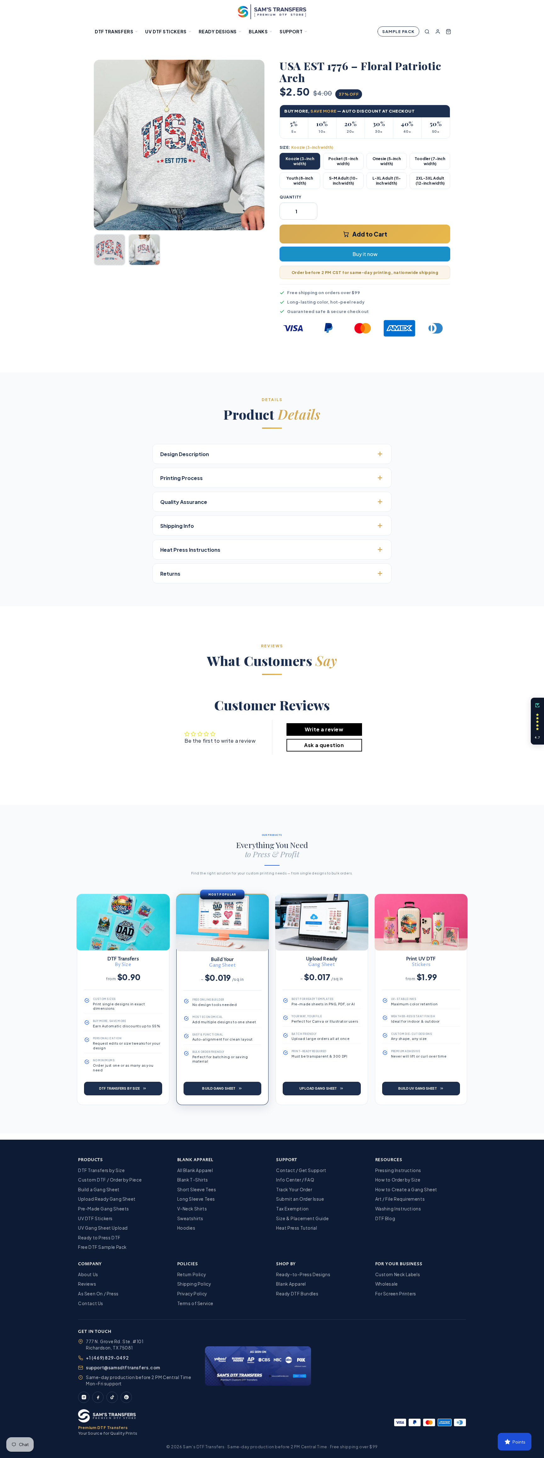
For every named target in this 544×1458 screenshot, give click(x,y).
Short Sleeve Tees (196, 1189)
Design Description (184, 454)
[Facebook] (98, 1397)
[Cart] (448, 31)
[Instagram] (83, 1397)
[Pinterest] (126, 1397)
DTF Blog (385, 1218)
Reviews (87, 1284)
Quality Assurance (183, 502)
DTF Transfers (114, 31)
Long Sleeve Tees (196, 1199)
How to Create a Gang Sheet (406, 1189)
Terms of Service (195, 1303)
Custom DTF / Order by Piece (110, 1179)
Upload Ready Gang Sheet (107, 1199)
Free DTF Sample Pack (102, 1247)
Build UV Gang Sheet (417, 1088)
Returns (170, 573)
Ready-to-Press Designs (303, 1274)
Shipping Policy (194, 1284)
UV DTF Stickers (165, 31)
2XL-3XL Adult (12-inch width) (430, 181)
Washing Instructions (398, 1208)
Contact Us (90, 1303)
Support (291, 31)
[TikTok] (112, 1397)
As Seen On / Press (98, 1293)
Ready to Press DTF (99, 1237)
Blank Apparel (291, 1284)
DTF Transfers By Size (119, 1088)
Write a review (324, 729)
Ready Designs (218, 31)
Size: (306, 147)
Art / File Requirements (400, 1199)
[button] (537, 721)
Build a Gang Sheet (99, 1189)
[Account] (437, 31)
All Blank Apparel (195, 1170)
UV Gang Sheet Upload (103, 1228)
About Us (88, 1274)
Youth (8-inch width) (299, 181)
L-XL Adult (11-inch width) (386, 181)
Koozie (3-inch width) (300, 161)
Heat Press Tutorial (296, 1228)
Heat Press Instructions (190, 549)
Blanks (258, 31)
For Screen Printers (395, 1293)
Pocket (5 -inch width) (343, 161)
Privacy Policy (192, 1293)
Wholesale (386, 1284)
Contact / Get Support (301, 1170)
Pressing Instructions (398, 1170)
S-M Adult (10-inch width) (343, 181)
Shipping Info (177, 525)
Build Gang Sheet (218, 1088)
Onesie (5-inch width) (386, 161)
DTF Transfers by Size (101, 1170)
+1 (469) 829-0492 (107, 1357)
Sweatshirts (190, 1218)
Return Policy (191, 1274)
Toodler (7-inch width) (430, 161)
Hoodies (186, 1228)
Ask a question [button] (324, 745)
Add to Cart (369, 234)
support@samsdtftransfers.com (123, 1367)
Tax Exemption (292, 1208)
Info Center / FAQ (295, 1179)
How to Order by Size (398, 1179)
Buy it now (365, 254)
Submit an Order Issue (300, 1199)
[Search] (426, 31)
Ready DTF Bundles (297, 1293)
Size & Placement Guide (302, 1218)
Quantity (291, 197)
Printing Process (181, 478)
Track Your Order (294, 1189)
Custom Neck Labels (397, 1274)
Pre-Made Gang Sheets (103, 1208)
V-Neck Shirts (192, 1208)
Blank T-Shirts (192, 1179)
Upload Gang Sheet (318, 1088)
